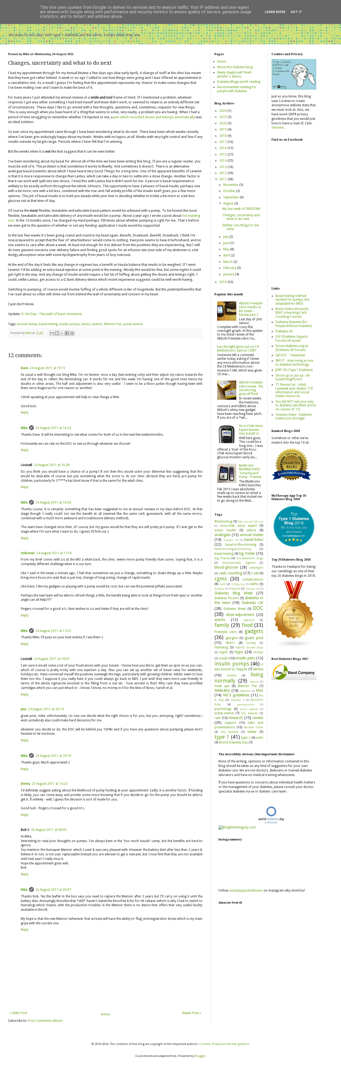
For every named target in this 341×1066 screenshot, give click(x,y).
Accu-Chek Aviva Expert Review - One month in (251, 429)
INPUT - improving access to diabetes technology (294, 362)
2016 (223, 148)
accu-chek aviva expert (238, 526)
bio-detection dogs (250, 558)
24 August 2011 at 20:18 (53, 756)
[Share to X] (62, 333)
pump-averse (133, 324)
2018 (223, 136)
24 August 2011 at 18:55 (52, 659)
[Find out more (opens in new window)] (293, 679)
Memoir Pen (113, 324)
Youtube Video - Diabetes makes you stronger (293, 416)
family (221, 625)
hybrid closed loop (249, 647)
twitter (252, 732)
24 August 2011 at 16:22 (53, 428)
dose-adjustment (240, 614)
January (229, 274)
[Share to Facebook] (67, 333)
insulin (224, 658)
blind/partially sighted (238, 563)
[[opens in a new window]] (293, 547)
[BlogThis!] (57, 333)
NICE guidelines (236, 695)
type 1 (221, 737)
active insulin (225, 530)
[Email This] (52, 333)
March (228, 262)
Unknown (28, 553)
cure (222, 584)
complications (252, 579)
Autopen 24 (231, 539)
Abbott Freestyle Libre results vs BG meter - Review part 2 (250, 309)
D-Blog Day (238, 584)
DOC (258, 608)
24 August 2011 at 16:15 (47, 368)
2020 (223, 123)
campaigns (256, 567)
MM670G (245, 690)
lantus (85, 324)
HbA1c (230, 643)
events (219, 620)
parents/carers (245, 704)
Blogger (200, 1056)
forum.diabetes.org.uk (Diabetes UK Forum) (291, 348)
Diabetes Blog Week (233, 593)
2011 (223, 179)
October (229, 191)
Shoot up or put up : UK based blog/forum (292, 377)
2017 (223, 142)
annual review (27, 324)
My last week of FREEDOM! (241, 209)
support (230, 723)
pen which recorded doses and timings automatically (154, 117)
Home (105, 1014)
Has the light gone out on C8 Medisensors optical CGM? (238, 348)
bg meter (247, 553)
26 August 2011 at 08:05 (49, 830)
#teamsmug (223, 521)
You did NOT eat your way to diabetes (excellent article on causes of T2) (295, 405)
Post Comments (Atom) (45, 1021)
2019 (223, 129)
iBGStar (258, 652)
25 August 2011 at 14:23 (49, 784)
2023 (223, 117)
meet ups (221, 686)
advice (251, 530)
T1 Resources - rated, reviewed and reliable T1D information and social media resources (294, 390)
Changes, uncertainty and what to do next (241, 217)
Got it (296, 12)
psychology (223, 709)
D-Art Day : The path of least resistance (51, 314)
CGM (255, 573)
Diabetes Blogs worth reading (238, 82)
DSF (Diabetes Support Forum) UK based (291, 338)
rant (217, 718)
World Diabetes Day (233, 742)
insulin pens (245, 658)
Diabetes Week (235, 609)
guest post (254, 638)
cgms (220, 579)
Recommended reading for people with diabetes (236, 89)
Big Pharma (222, 558)
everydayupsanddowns (246, 890)
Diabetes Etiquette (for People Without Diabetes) (293, 324)
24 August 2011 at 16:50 (53, 502)
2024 (223, 111)
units (259, 738)
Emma (25, 784)
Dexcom (234, 588)
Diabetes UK (252, 603)
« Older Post (18, 1013)
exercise (248, 620)
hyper (224, 652)
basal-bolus (253, 539)
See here (277, 127)
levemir (97, 324)
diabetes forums (226, 598)
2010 (223, 282)
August (228, 203)
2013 (223, 167)
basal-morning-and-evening (232, 549)
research (236, 718)
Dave (24, 368)
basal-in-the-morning (240, 544)
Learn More (275, 12)
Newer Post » (191, 1013)
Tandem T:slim (253, 727)
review (258, 718)
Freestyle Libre (225, 632)
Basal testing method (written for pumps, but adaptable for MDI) (292, 299)
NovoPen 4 (237, 700)
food (247, 625)
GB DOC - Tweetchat (290, 355)
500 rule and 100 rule (250, 521)
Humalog (221, 647)
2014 (223, 160)
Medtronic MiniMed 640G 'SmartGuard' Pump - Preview (250, 471)
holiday (251, 643)
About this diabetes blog (235, 67)
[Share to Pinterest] (72, 333)
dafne (254, 584)
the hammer (230, 732)
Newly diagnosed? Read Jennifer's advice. (234, 74)
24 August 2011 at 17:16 (54, 553)
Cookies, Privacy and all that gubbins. (224, 1044)
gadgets (254, 631)
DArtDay (219, 588)
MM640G (222, 690)
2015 (223, 154)
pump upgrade (249, 709)
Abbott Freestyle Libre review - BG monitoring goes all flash (251, 388)
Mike (24, 428)
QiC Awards (249, 713)
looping (254, 681)
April (227, 255)
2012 (223, 173)
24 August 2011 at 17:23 (53, 631)
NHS (259, 690)
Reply (25, 412)
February (230, 268)
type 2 (245, 738)
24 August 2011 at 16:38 (52, 465)
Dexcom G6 (252, 588)
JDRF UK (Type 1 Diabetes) (293, 370)
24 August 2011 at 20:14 (46, 709)
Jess (23, 709)
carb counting (230, 573)
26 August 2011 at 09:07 (53, 890)
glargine (232, 638)
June (226, 243)
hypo (239, 652)
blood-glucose (226, 567)
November (231, 185)
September (231, 197)
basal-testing (48, 324)
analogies (222, 535)
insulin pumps (69, 324)
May (226, 249)
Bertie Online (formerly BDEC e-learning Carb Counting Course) (291, 312)
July (226, 237)
